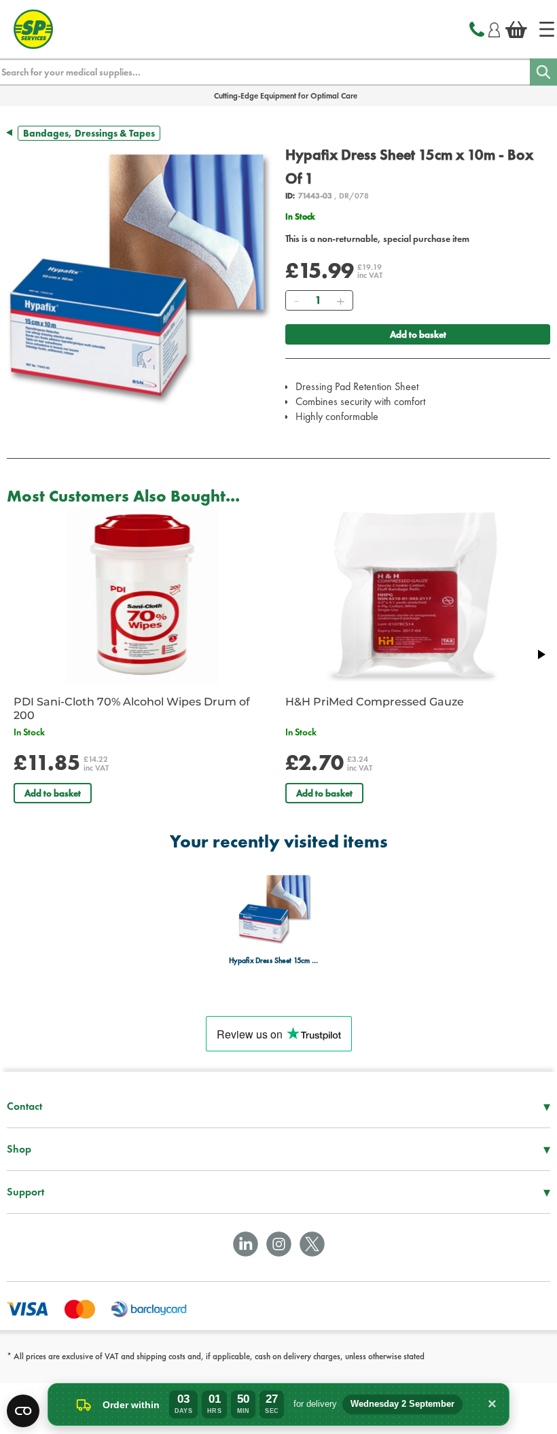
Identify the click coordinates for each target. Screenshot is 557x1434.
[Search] (543, 72)
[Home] (547, 29)
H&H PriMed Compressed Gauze (374, 701)
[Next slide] (540, 654)
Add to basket (418, 334)
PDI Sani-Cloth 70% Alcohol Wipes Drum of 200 (132, 708)
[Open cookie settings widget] (23, 1411)
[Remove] (296, 300)
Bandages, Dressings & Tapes (89, 133)
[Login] (494, 28)
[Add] (340, 300)
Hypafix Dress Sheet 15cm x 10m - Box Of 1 (275, 961)
